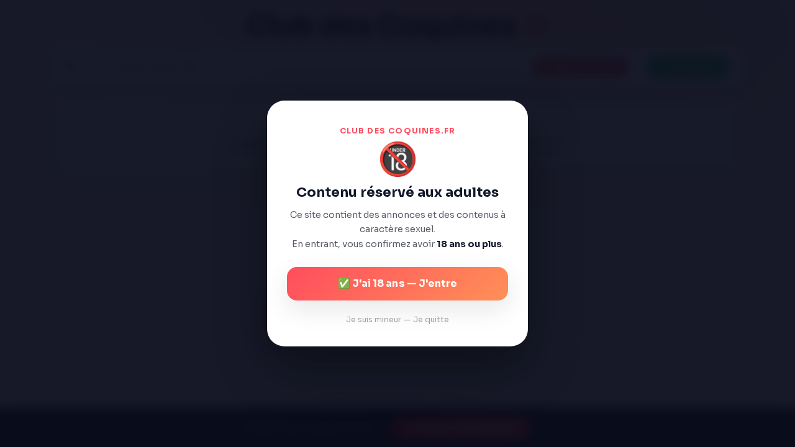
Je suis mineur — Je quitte (397, 320)
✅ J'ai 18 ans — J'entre (397, 283)
